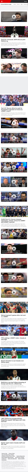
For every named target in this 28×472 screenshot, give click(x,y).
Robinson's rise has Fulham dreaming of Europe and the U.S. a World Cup (13, 383)
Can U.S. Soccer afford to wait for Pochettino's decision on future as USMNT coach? (12, 109)
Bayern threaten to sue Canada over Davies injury (12, 361)
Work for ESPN (21, 458)
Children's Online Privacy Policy (8, 456)
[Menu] (2, 1)
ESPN (7, 1)
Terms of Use (4, 453)
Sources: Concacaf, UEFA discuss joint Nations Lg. (13, 40)
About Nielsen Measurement (8, 457)
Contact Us (4, 458)
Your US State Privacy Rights (8, 454)
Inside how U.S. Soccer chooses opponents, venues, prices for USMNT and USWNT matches (13, 220)
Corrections (4, 459)
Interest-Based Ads (20, 456)
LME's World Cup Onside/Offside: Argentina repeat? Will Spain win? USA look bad (13, 420)
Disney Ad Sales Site (12, 458)
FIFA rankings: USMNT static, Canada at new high (13, 338)
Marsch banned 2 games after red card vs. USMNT (13, 315)
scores (25, 1)
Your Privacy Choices (19, 457)
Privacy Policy (12, 453)
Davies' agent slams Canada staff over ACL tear (13, 443)
